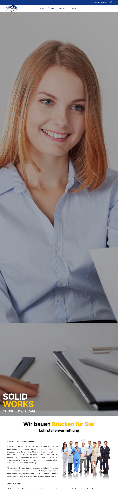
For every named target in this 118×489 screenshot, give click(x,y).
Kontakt (74, 8)
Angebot (62, 8)
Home (42, 8)
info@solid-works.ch (100, 2)
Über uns (51, 8)
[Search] (111, 2)
